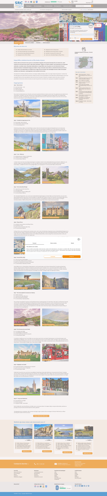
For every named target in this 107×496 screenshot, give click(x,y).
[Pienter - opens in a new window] (79, 239)
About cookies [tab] (53, 243)
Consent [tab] (34, 243)
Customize (53, 256)
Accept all (71, 256)
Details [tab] (72, 243)
